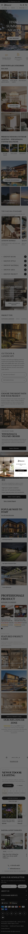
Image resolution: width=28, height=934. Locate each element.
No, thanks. (21, 473)
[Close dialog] (27, 457)
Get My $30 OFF (21, 470)
